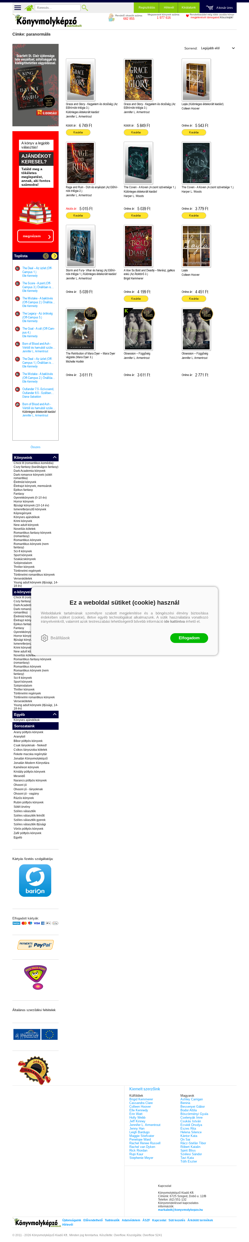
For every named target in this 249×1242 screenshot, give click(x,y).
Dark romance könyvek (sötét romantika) (33, 476)
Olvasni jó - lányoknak (28, 789)
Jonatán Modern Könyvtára (31, 763)
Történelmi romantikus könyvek (34, 574)
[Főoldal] (29, 7)
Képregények (22, 513)
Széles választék (25, 811)
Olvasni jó (20, 785)
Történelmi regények (27, 570)
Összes (35, 447)
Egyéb (18, 837)
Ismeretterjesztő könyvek (30, 509)
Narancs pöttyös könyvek (30, 780)
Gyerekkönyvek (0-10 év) (30, 497)
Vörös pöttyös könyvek (28, 828)
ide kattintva (174, 621)
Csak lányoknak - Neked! (30, 745)
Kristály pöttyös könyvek (29, 771)
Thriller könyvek (24, 567)
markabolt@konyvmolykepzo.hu (180, 1210)
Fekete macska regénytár (30, 754)
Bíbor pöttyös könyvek (28, 741)
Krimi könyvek (23, 521)
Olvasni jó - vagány (26, 793)
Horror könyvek (24, 501)
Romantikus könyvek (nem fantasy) (31, 545)
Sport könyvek (23, 555)
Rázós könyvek (24, 798)
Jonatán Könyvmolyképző (31, 758)
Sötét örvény (22, 806)
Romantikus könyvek (27, 540)
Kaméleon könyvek (26, 767)
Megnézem (32, 236)
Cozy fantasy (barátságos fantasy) (36, 467)
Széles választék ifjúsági (30, 824)
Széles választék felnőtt (29, 815)
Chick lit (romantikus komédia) (33, 463)
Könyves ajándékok (27, 517)
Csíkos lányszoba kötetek (30, 749)
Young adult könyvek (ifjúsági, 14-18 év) (36, 584)
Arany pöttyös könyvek (28, 732)
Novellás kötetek (25, 529)
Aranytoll (19, 736)
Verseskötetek (23, 578)
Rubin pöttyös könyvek (29, 802)
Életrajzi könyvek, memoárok (33, 486)
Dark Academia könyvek (29, 471)
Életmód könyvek (25, 482)
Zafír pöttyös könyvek (27, 833)
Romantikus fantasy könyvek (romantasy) (32, 534)
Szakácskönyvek (25, 559)
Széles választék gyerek (29, 820)
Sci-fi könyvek (23, 551)
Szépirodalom (23, 563)
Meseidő (19, 776)
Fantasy (19, 493)
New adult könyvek (26, 525)
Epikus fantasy (23, 490)
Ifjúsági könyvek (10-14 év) (31, 505)
